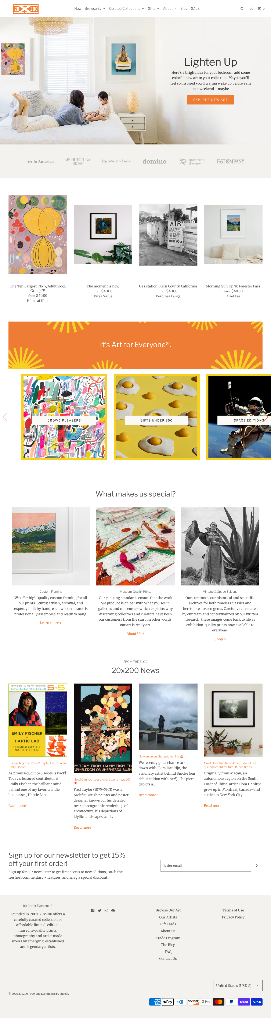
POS (32, 993)
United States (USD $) (234, 985)
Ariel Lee (233, 296)
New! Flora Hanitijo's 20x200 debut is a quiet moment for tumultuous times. (230, 765)
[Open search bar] (242, 8)
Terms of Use (233, 910)
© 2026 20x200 (18, 993)
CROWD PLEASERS (64, 420)
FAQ (168, 952)
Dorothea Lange (168, 296)
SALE (195, 9)
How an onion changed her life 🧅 (161, 756)
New (78, 9)
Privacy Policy (233, 917)
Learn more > (51, 623)
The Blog (168, 945)
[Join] (257, 866)
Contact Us (168, 958)
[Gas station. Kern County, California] (168, 235)
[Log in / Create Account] (251, 8)
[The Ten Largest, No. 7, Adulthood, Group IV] (37, 235)
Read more (17, 805)
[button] (266, 417)
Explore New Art (210, 99)
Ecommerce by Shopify (55, 993)
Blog (184, 9)
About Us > (136, 633)
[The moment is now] (103, 235)
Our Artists (168, 917)
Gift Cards (168, 924)
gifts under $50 (156, 420)
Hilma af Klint (38, 301)
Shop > (220, 639)
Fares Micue (103, 296)
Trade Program (168, 938)
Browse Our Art (168, 910)
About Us (168, 931)
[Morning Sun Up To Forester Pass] (233, 235)
